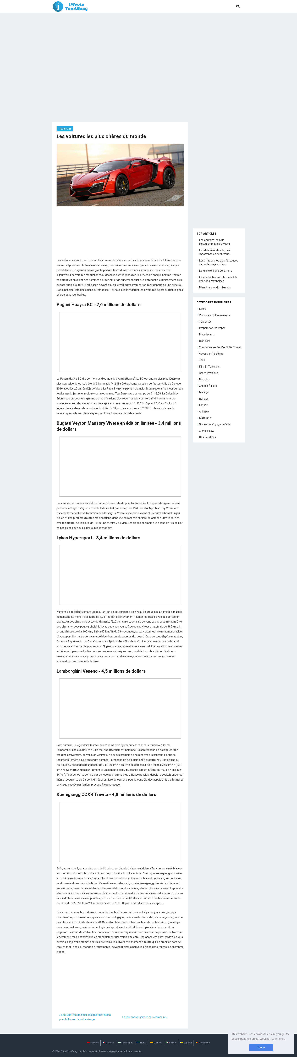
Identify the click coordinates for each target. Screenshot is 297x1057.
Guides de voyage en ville (214, 424)
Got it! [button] (261, 1047)
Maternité (205, 418)
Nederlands (127, 1042)
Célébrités (205, 321)
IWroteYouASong (68, 1051)
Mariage (204, 392)
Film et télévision (209, 366)
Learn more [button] (278, 1038)
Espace (203, 405)
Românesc (204, 1042)
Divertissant (206, 334)
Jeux (202, 360)
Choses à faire (208, 385)
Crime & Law (206, 430)
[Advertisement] (148, 39)
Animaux (204, 411)
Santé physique (208, 373)
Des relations (207, 437)
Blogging (204, 379)
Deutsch (94, 1042)
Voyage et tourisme (211, 353)
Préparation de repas (212, 328)
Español (188, 1042)
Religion (203, 398)
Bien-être (204, 340)
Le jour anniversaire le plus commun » (144, 1017)
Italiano (173, 1042)
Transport (64, 129)
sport (202, 308)
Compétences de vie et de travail (220, 347)
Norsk (143, 1042)
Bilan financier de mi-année (215, 287)
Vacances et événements (214, 315)
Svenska (157, 1042)
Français (110, 1042)
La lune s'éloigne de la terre (215, 270)
